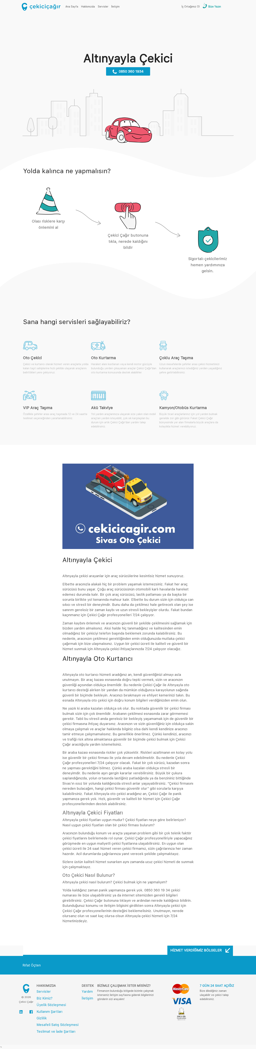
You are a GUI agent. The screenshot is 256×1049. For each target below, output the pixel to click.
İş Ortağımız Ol (191, 6)
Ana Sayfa (72, 6)
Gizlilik (42, 1018)
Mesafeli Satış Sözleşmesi (58, 1025)
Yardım (87, 991)
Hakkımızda (88, 6)
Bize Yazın (214, 6)
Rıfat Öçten (31, 965)
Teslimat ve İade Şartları (56, 1031)
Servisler (103, 6)
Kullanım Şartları (49, 1012)
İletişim (115, 6)
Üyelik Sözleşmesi (51, 1005)
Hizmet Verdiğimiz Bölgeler (196, 950)
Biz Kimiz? (44, 998)
